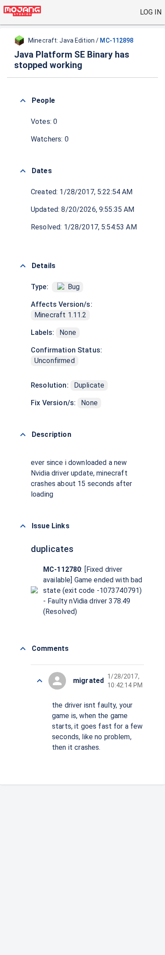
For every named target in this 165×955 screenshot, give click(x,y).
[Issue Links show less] (23, 526)
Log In (150, 12)
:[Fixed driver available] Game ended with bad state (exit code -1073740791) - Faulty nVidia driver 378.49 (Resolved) (93, 590)
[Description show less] (23, 434)
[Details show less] (23, 266)
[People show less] (23, 100)
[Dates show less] (23, 171)
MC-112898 (116, 40)
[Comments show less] (23, 648)
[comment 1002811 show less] (39, 681)
